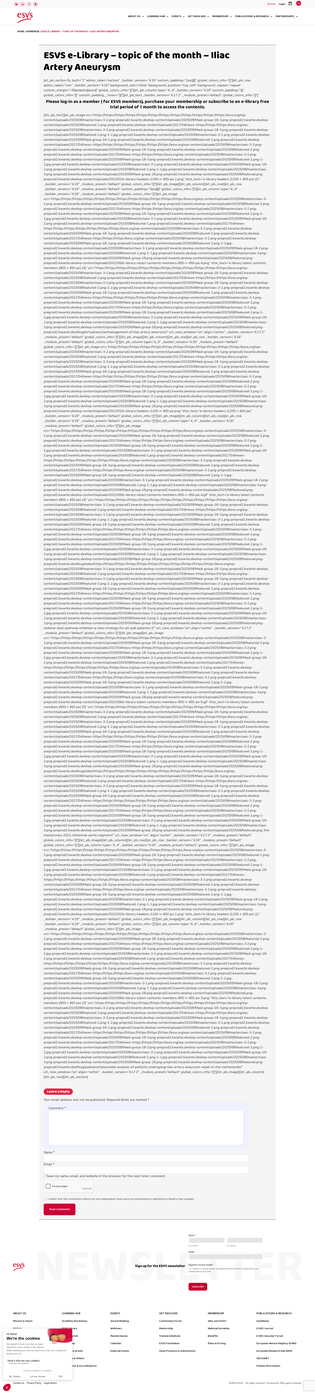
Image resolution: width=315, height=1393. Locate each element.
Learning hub (156, 16)
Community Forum (170, 1321)
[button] (298, 4)
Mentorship (166, 1328)
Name (49, 1152)
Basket (271, 4)
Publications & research (252, 16)
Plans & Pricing (217, 1343)
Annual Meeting (119, 1321)
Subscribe (198, 1287)
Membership (220, 16)
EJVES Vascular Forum (269, 1336)
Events (176, 16)
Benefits (213, 1336)
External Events (119, 1351)
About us (134, 16)
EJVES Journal (264, 1328)
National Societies (219, 1328)
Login (282, 4)
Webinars (116, 1328)
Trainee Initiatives (169, 1336)
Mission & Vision (22, 1321)
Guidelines (262, 1321)
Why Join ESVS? (217, 1321)
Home (20, 31)
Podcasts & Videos (73, 1358)
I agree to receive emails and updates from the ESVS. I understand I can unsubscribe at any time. (223, 1270)
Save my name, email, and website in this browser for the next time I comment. (106, 1176)
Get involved (197, 16)
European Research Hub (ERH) (274, 1351)
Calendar (115, 1343)
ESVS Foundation (169, 1343)
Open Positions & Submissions (177, 1351)
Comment (57, 1108)
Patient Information (268, 1366)
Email (49, 1164)
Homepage (32, 31)
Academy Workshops (74, 1321)
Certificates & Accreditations (79, 1366)
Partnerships (285, 16)
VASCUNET (262, 1358)
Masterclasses (119, 1336)
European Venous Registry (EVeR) (276, 1343)
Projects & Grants (72, 1351)
